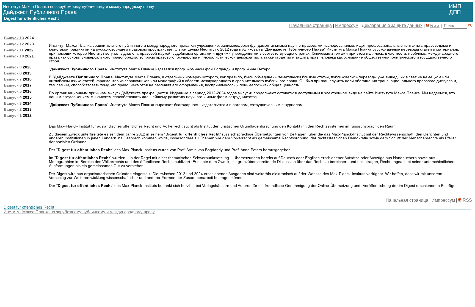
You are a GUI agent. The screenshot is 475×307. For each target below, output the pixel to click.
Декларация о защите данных (392, 25)
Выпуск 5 (13, 91)
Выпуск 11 (14, 50)
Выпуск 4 (13, 97)
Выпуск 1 (13, 115)
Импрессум (346, 25)
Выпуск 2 (13, 109)
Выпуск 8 (13, 73)
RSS (435, 25)
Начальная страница (310, 25)
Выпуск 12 (14, 44)
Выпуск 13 (14, 38)
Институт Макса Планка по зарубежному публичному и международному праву (79, 211)
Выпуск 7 (13, 79)
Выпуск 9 (13, 67)
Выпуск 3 (13, 103)
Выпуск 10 (14, 56)
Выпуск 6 (13, 85)
